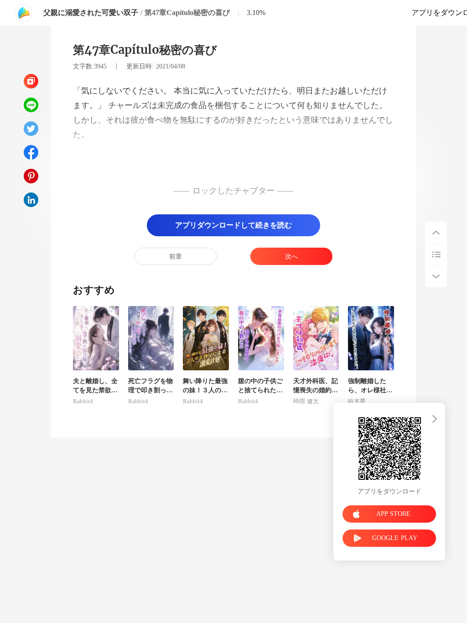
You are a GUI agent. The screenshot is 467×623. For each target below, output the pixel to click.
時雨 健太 (306, 401)
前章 (175, 256)
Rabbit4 (83, 401)
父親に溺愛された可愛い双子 (90, 12)
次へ (291, 256)
